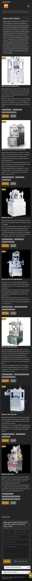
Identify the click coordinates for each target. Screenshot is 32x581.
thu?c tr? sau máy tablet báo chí (22, 374)
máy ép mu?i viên (20, 177)
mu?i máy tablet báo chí (7, 493)
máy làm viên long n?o (7, 306)
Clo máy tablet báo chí (7, 239)
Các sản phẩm (11, 11)
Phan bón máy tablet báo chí (8, 377)
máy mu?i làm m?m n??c (7, 177)
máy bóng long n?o (20, 434)
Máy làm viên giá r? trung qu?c (9, 112)
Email (5, 116)
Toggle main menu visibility (28, 6)
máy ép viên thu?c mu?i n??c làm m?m (11, 496)
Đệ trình (7, 561)
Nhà (4, 11)
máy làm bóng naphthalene (8, 309)
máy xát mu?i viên (6, 179)
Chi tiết (13, 116)
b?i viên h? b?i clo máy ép (8, 241)
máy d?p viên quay (6, 109)
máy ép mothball (6, 436)
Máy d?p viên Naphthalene (21, 306)
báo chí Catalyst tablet (7, 374)
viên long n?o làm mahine (8, 434)
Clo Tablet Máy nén (19, 239)
